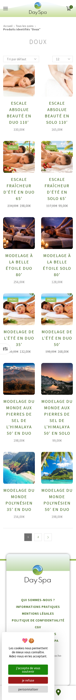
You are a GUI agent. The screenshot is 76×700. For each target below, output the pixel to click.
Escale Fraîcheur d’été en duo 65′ (19, 189)
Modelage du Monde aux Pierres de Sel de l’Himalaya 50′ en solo (57, 417)
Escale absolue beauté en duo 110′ (19, 112)
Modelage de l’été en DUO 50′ (57, 338)
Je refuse (28, 680)
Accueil (7, 25)
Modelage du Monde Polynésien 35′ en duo (19, 500)
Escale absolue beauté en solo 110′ (57, 112)
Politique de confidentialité (38, 620)
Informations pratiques (38, 606)
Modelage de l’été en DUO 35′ (19, 338)
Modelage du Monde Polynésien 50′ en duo (57, 500)
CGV (38, 627)
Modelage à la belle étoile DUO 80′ (19, 265)
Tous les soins (25, 25)
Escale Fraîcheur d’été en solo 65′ (57, 189)
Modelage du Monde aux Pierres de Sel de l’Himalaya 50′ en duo (19, 417)
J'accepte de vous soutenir (28, 669)
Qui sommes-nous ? (38, 600)
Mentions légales (38, 613)
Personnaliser (28, 689)
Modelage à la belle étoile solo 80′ (57, 265)
